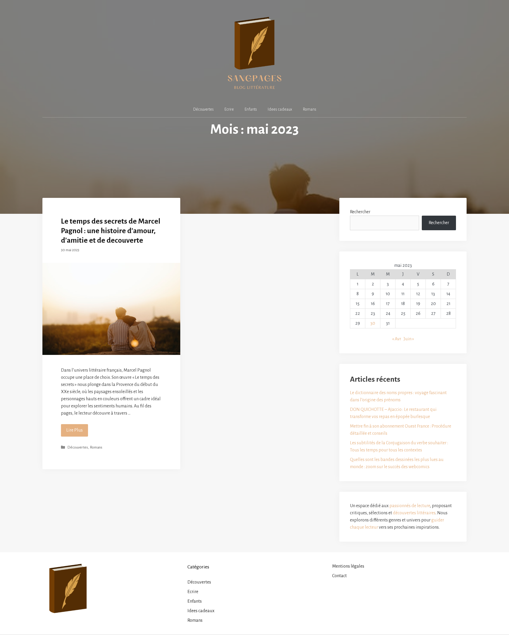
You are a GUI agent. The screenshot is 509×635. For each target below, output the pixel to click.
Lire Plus (74, 430)
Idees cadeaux (279, 109)
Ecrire (229, 109)
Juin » (408, 339)
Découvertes (203, 109)
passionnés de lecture (409, 505)
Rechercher (439, 222)
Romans (309, 109)
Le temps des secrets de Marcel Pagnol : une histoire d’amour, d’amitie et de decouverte (110, 230)
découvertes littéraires (414, 513)
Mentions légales (348, 566)
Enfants (250, 109)
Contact (339, 575)
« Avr (396, 339)
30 (372, 323)
